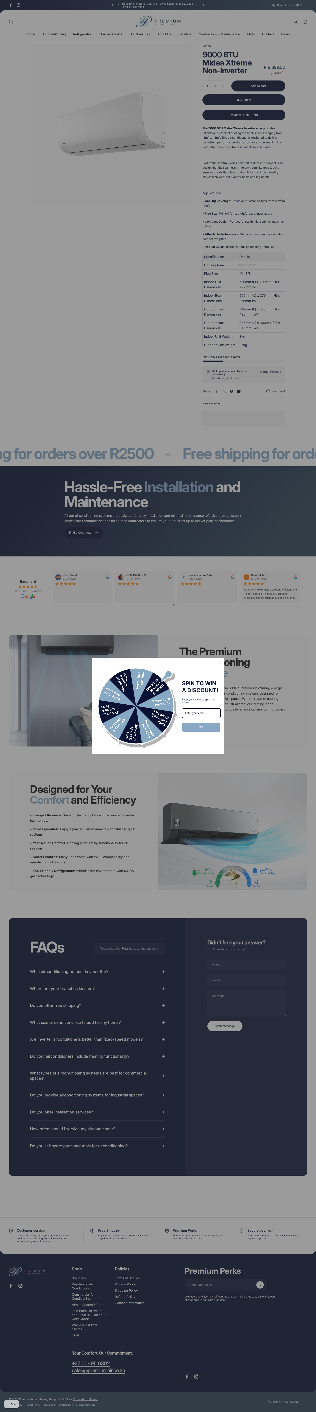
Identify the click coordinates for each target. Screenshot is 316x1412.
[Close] (219, 662)
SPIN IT (201, 727)
